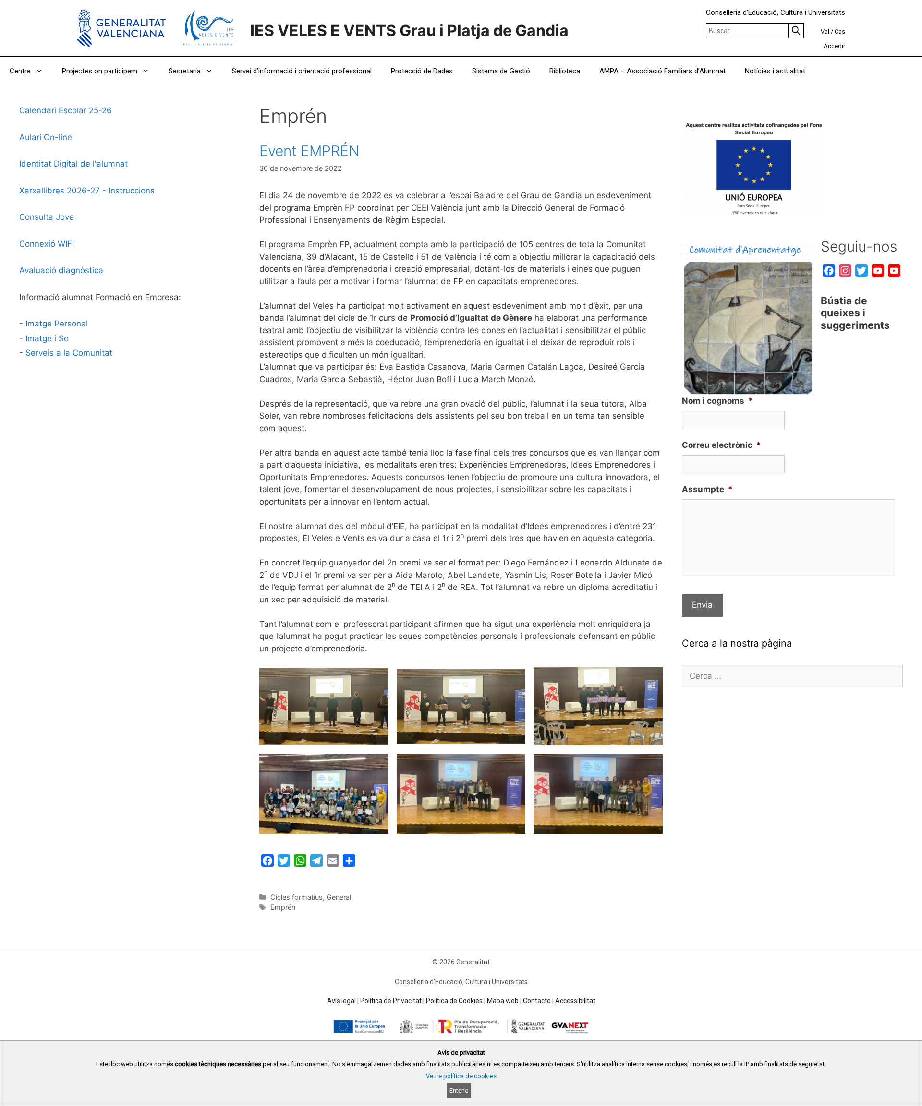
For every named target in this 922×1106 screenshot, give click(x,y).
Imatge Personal (56, 323)
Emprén (282, 907)
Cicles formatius (296, 897)
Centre (20, 71)
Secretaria (185, 71)
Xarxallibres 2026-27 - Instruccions (87, 190)
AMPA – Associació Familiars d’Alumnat (662, 71)
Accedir (834, 45)
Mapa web (503, 1001)
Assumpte (707, 489)
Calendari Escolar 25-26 (65, 110)
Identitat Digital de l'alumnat (73, 163)
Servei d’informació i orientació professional (302, 71)
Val (825, 31)
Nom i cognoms (717, 401)
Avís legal (341, 1001)
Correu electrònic (721, 445)
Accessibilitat (575, 1001)
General (339, 897)
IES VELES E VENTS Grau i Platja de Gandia (409, 30)
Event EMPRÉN (309, 150)
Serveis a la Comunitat (68, 353)
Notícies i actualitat (775, 71)
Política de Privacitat (391, 1001)
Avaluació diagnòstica (61, 270)
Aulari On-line (45, 137)
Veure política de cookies (461, 1076)
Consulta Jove (46, 217)
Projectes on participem (99, 71)
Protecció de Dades (422, 71)
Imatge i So (47, 338)
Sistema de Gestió (501, 71)
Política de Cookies (454, 1001)
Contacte (537, 1001)
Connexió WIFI (46, 244)
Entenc (458, 1090)
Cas (840, 31)
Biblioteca (564, 71)
